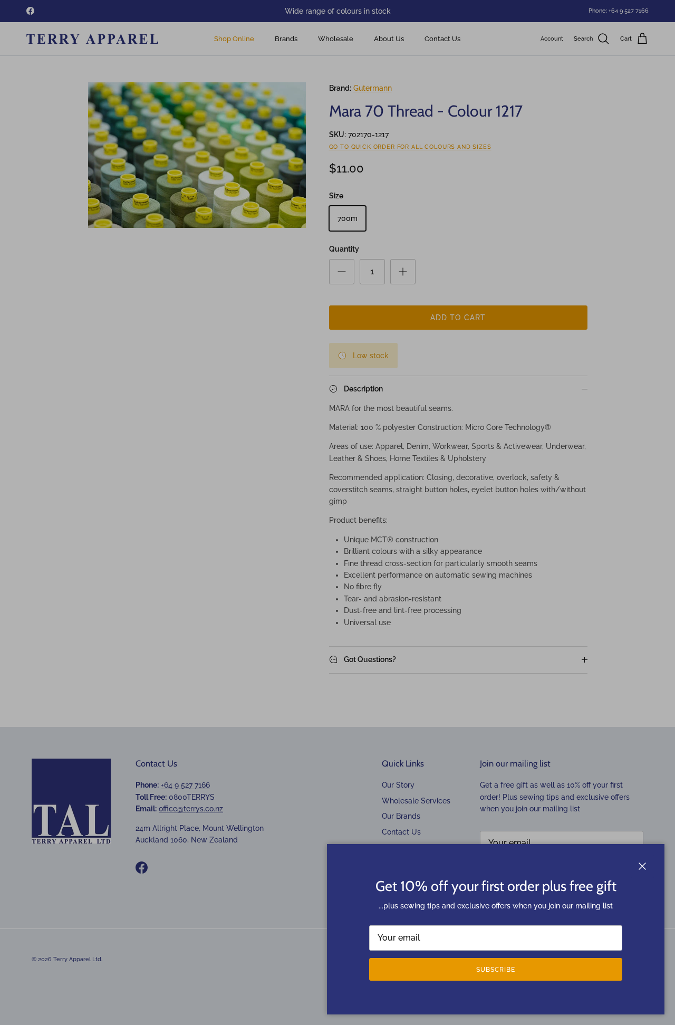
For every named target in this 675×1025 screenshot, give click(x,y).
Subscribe (495, 969)
